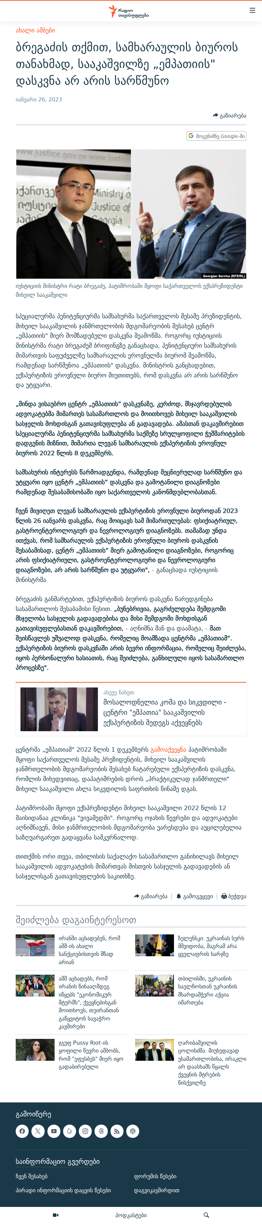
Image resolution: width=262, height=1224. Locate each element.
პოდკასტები (131, 1215)
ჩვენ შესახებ (31, 1176)
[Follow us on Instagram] (85, 1131)
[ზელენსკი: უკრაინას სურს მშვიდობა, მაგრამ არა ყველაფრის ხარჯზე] (154, 945)
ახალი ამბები (35, 30)
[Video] (55, 1215)
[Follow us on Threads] (100, 1131)
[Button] (230, 116)
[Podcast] (132, 1131)
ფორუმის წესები (155, 1176)
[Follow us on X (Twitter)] (37, 1131)
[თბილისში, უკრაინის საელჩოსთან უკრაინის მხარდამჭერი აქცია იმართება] (154, 986)
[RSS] (117, 1131)
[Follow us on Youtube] (53, 1131)
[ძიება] (206, 1215)
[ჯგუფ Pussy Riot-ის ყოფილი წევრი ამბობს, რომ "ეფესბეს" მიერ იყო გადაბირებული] (35, 1050)
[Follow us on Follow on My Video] (69, 1131)
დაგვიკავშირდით (156, 1190)
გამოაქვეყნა (168, 749)
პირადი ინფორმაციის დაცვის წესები (63, 1190)
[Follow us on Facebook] (22, 1131)
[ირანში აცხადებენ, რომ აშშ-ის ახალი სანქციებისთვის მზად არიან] (35, 945)
